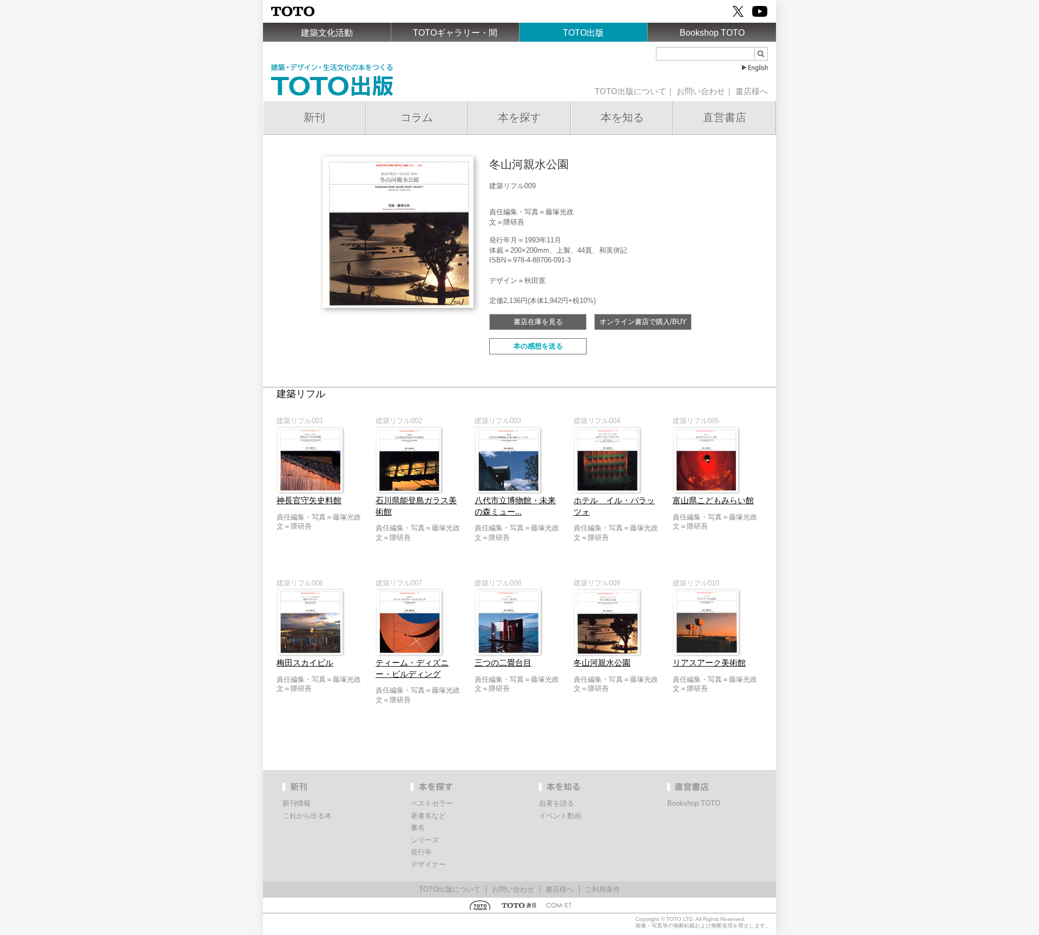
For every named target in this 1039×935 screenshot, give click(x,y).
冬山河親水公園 (602, 663)
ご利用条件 (602, 889)
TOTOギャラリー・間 (455, 32)
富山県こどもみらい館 (713, 500)
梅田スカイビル (305, 663)
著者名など (428, 816)
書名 (418, 828)
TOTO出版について (630, 91)
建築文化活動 (327, 32)
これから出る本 (307, 816)
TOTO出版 (583, 32)
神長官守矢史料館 (309, 500)
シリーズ (425, 840)
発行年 (421, 852)
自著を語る (556, 803)
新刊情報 (296, 803)
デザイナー (428, 864)
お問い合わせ (700, 91)
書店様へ (751, 91)
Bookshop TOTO (712, 32)
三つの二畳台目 (503, 663)
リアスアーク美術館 (709, 663)
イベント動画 (560, 816)
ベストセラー (432, 803)
